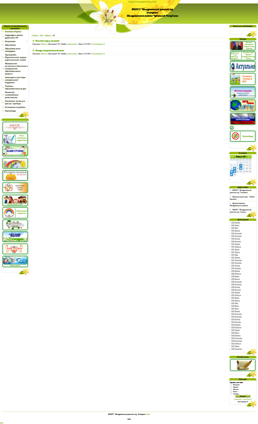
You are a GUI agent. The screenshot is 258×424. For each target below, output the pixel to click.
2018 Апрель (235, 279)
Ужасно (236, 394)
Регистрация (141, 2)
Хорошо (235, 387)
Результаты (238, 399)
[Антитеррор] (243, 111)
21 (234, 171)
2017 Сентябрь (236, 260)
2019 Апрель (235, 300)
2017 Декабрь (236, 268)
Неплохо (236, 389)
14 (234, 168)
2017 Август (235, 257)
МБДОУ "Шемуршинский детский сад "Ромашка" (240, 191)
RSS (154, 2)
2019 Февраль (236, 295)
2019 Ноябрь (235, 319)
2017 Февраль (236, 247)
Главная (131, 2)
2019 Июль (235, 308)
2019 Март (235, 298)
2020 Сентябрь (236, 338)
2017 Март (235, 249)
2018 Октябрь (236, 284)
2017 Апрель (235, 252)
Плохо (235, 392)
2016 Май (234, 228)
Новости (44, 44)
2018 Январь (235, 271)
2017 (41, 35)
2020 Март (235, 330)
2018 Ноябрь (235, 287)
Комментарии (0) (98, 44)
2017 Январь (235, 244)
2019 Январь (235, 292)
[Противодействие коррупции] (243, 124)
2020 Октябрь (236, 341)
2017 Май (234, 255)
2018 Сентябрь (236, 282)
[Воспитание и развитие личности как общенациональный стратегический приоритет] (232, 129)
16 (240, 168)
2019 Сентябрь (236, 314)
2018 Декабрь (236, 290)
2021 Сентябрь (236, 349)
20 (231, 171)
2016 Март (235, 225)
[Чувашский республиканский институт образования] (243, 98)
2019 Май (234, 303)
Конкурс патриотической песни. (49, 50)
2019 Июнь (235, 306)
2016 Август (235, 231)
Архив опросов (246, 399)
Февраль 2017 (241, 156)
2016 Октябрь (236, 236)
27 (231, 174)
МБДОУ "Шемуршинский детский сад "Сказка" (240, 211)
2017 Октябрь (236, 263)
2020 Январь (236, 325)
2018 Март (235, 276)
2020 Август (236, 335)
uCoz (148, 414)
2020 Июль (235, 333)
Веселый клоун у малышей (47, 40)
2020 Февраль (236, 327)
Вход (150, 2)
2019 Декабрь (236, 322)
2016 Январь (235, 222)
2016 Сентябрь (236, 233)
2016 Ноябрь (235, 239)
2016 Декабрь (236, 241)
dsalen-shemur (72, 44)
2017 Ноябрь (235, 265)
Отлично (236, 385)
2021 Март (235, 346)
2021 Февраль (236, 343)
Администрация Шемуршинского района (239, 204)
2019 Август (235, 311)
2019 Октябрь (236, 317)
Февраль (48, 35)
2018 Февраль (236, 274)
